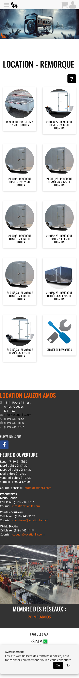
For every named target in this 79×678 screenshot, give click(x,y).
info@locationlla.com (18, 415)
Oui (58, 665)
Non (68, 665)
